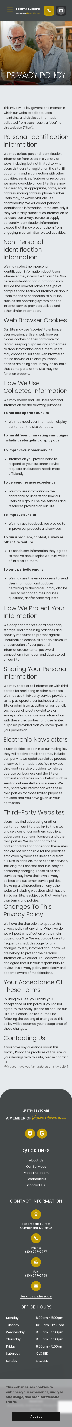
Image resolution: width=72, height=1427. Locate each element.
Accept (36, 1416)
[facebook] (30, 1134)
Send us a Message (36, 1296)
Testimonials (36, 1179)
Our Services (36, 1166)
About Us (36, 1160)
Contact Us (36, 1185)
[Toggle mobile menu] (10, 10)
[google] (42, 1134)
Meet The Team (36, 1172)
